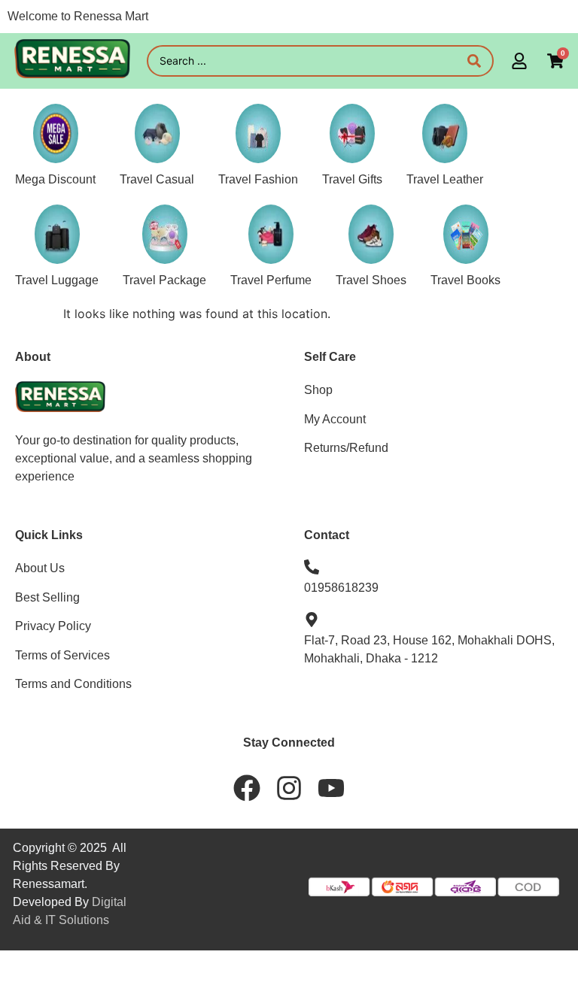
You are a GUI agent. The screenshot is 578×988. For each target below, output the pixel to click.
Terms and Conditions (73, 683)
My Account (335, 419)
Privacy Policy (53, 626)
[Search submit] (474, 61)
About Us (40, 568)
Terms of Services (62, 655)
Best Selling (47, 597)
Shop (318, 389)
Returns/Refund (346, 447)
